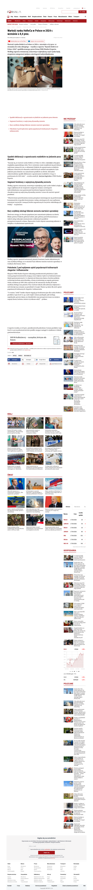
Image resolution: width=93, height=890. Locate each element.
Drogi (61, 867)
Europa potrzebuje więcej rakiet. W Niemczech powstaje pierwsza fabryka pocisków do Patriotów (53, 528)
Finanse (22, 871)
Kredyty (22, 880)
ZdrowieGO (76, 874)
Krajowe (9, 876)
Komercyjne (49, 869)
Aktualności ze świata (12, 881)
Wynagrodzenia (37, 867)
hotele (14, 355)
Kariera (35, 869)
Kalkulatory (37, 874)
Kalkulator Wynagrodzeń (39, 878)
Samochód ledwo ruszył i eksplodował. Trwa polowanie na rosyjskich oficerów (34, 528)
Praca (35, 863)
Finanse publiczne (24, 878)
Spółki (75, 867)
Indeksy (75, 866)
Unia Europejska (11, 871)
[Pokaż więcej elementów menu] (85, 16)
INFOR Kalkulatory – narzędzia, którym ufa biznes (28, 338)
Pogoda (62, 881)
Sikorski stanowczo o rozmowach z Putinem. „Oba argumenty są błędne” (15, 492)
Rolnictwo (75, 20)
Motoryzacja (51, 20)
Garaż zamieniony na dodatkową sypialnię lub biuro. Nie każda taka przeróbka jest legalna (34, 468)
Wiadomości (63, 876)
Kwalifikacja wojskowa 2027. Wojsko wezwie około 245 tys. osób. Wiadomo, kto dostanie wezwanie (34, 450)
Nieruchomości (51, 863)
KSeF (22, 869)
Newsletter (68, 8)
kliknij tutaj (53, 858)
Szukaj (83, 11)
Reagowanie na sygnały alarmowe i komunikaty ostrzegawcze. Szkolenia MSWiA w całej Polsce (14, 468)
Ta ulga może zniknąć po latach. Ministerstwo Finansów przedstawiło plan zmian (53, 468)
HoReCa (20, 355)
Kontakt (9, 885)
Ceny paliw (33, 24)
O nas (18, 885)
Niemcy (9, 869)
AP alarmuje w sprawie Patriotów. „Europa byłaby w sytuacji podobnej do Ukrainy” (34, 492)
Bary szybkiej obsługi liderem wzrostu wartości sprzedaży (30, 125)
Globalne (9, 878)
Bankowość (67, 20)
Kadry (48, 878)
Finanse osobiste (23, 24)
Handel (36, 20)
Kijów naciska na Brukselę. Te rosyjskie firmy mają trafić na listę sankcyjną (53, 492)
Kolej (61, 869)
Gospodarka (24, 874)
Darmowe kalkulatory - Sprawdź (22, 343)
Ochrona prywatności (40, 885)
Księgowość (49, 880)
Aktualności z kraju (12, 880)
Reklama (27, 885)
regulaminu (47, 849)
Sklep (84, 8)
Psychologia (76, 880)
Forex (75, 869)
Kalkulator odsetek (38, 880)
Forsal (8, 27)
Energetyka (43, 20)
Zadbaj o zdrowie (54, 24)
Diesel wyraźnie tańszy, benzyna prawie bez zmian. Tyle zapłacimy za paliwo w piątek (15, 450)
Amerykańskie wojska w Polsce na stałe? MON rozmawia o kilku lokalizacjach (33, 432)
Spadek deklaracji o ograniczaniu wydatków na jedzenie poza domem (34, 117)
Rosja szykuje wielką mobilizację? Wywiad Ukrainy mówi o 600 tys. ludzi (15, 528)
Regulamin (54, 885)
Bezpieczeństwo (12, 874)
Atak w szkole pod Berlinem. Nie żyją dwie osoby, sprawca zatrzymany (15, 510)
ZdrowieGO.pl (60, 8)
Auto (61, 880)
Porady (75, 881)
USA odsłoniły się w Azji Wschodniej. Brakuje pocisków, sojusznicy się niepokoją (34, 510)
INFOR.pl (38, 8)
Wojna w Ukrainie (43, 24)
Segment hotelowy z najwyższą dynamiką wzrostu (27, 121)
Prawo (48, 876)
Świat (9, 863)
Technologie (60, 20)
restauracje (27, 355)
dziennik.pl (45, 8)
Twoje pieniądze (24, 881)
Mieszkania (49, 867)
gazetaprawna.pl (77, 8)
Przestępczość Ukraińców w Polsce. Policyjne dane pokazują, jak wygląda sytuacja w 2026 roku (53, 450)
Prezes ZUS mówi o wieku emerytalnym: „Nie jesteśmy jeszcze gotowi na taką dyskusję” (15, 432)
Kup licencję (27, 350)
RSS (84, 885)
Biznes (9, 20)
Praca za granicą (37, 871)
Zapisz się (46, 852)
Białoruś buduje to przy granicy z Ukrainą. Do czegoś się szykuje (53, 510)
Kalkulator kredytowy (38, 881)
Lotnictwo (62, 871)
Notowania (76, 863)
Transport (63, 863)
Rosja (9, 866)
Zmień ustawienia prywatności (70, 885)
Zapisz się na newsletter (37, 41)
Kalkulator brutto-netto (39, 876)
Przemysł (30, 20)
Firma (24, 20)
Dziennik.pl (63, 874)
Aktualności (17, 20)
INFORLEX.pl (52, 8)
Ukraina (9, 867)
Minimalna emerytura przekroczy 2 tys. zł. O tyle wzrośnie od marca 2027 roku (53, 432)
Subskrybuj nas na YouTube (18, 41)
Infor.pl (49, 874)
